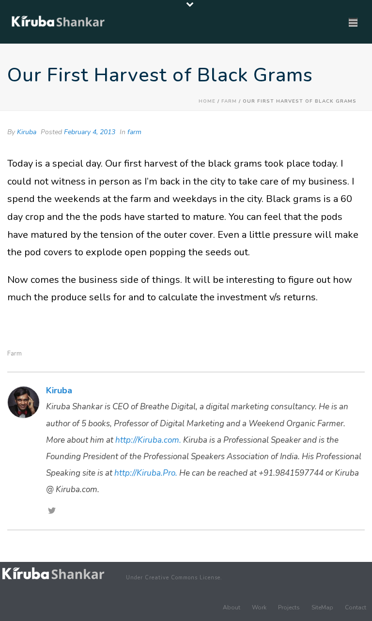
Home (207, 101)
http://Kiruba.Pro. (145, 473)
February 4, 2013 (89, 132)
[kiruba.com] (53, 573)
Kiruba (26, 132)
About (231, 607)
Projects (289, 607)
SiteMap (322, 607)
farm (229, 101)
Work (259, 607)
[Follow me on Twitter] (52, 511)
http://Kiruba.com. (148, 440)
